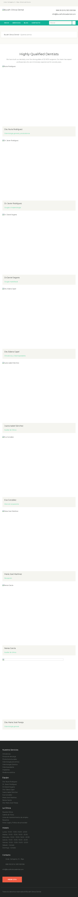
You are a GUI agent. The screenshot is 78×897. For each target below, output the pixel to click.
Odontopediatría (8, 767)
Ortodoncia (6, 754)
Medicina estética (8, 772)
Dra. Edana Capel (11, 352)
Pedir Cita (12, 879)
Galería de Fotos (8, 815)
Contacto (36, 23)
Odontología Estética (9, 764)
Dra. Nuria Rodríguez (13, 129)
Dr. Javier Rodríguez (13, 203)
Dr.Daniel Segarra (12, 277)
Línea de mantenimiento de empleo (15, 817)
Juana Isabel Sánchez (13, 426)
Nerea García (10, 648)
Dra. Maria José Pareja (13, 722)
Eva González (10, 500)
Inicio (6, 23)
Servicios (16, 23)
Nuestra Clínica (7, 812)
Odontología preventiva (10, 762)
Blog (26, 23)
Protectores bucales (9, 759)
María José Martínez (13, 574)
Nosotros (5, 820)
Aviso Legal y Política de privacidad (14, 823)
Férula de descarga (9, 756)
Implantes (6, 770)
